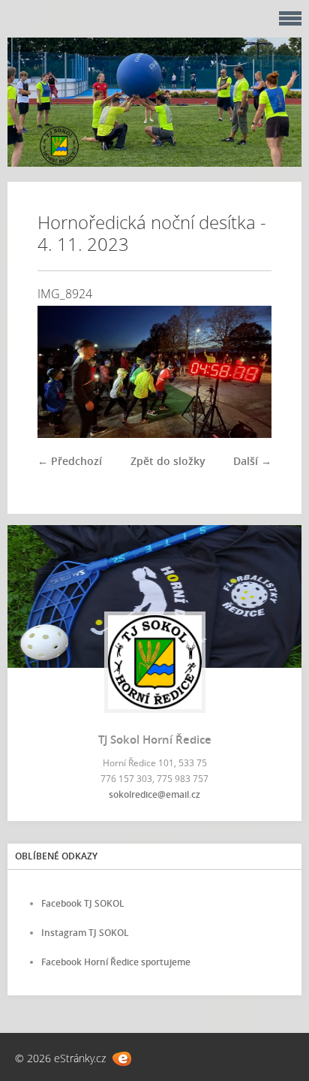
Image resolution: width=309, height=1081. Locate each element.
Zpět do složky (168, 461)
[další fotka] (247, 372)
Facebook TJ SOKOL (82, 903)
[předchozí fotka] (62, 372)
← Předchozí (70, 461)
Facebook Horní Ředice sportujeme (115, 962)
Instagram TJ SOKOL (85, 932)
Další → (252, 461)
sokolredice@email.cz (154, 794)
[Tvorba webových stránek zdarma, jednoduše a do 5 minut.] (121, 1059)
